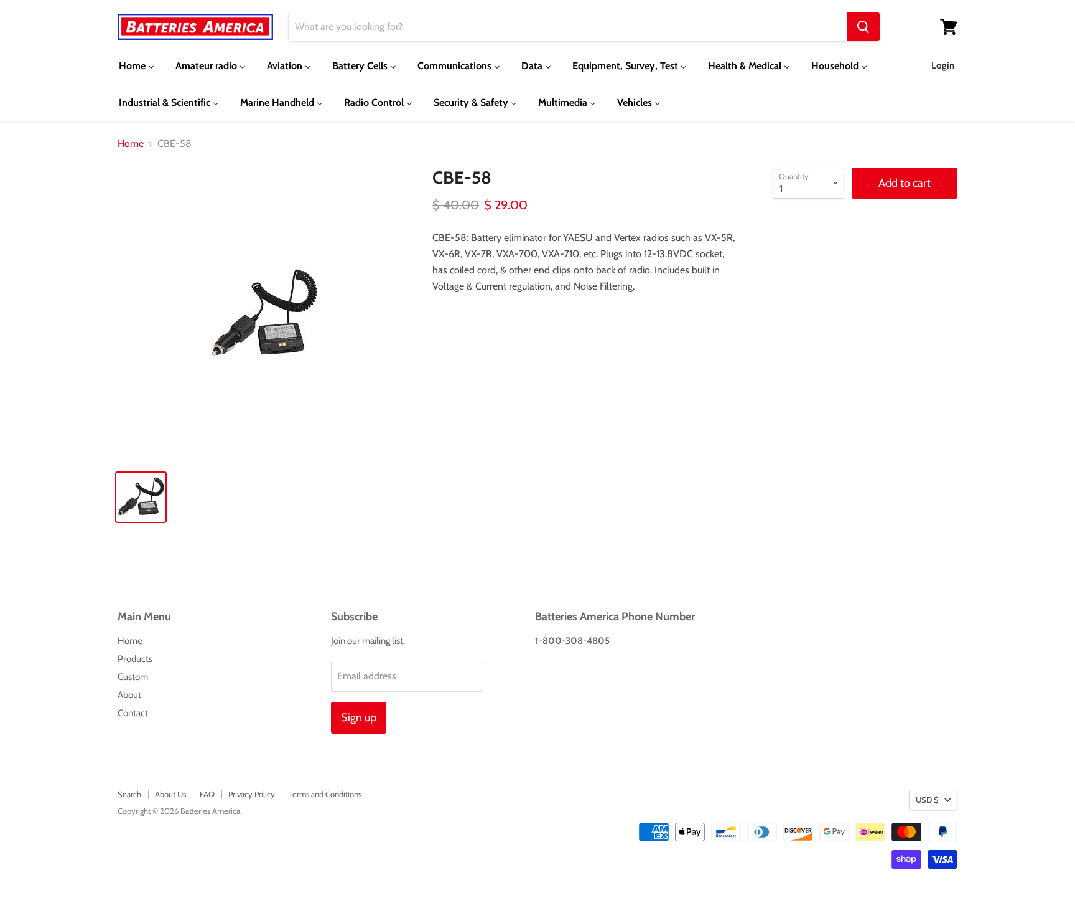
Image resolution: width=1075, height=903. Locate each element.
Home (131, 143)
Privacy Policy (251, 794)
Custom (133, 677)
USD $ (927, 800)
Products (135, 658)
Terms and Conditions (325, 794)
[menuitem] (136, 65)
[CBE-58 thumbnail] (140, 497)
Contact (133, 713)
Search (129, 794)
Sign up (358, 717)
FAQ (207, 794)
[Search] (863, 26)
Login (942, 65)
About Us (170, 794)
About (129, 695)
